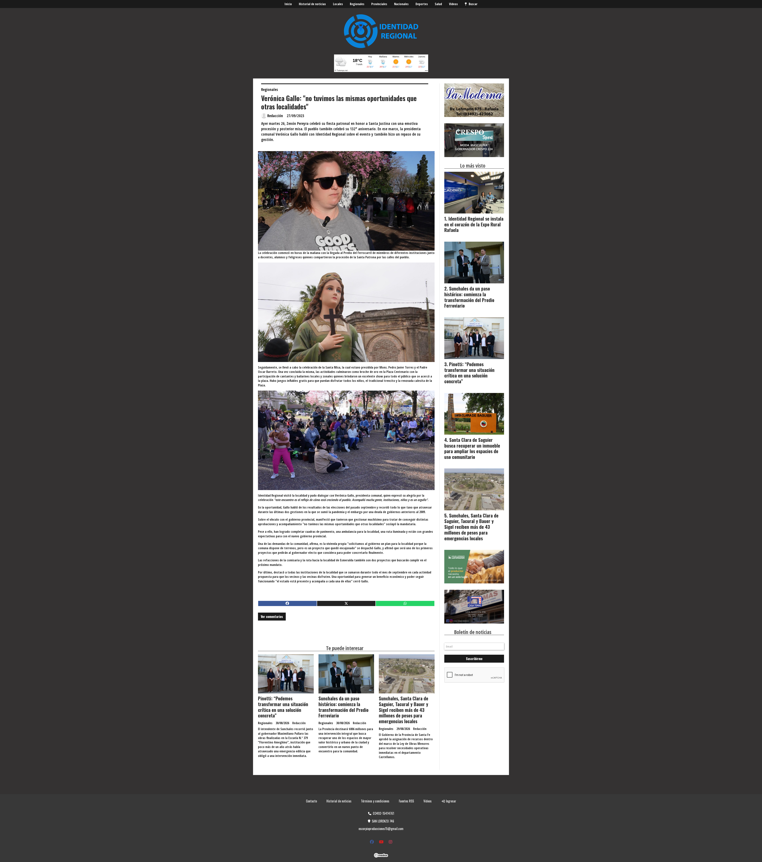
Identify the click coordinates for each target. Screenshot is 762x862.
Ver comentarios (272, 616)
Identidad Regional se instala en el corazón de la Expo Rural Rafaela (473, 224)
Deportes (422, 4)
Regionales (357, 4)
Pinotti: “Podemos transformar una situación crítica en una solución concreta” (283, 707)
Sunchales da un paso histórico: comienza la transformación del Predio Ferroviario (343, 707)
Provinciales (379, 4)
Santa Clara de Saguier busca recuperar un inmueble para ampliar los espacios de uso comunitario (472, 448)
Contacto (311, 801)
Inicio (288, 4)
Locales (338, 4)
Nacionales (401, 4)
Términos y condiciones (375, 801)
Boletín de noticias (472, 632)
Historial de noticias (312, 4)
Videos (453, 4)
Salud (438, 4)
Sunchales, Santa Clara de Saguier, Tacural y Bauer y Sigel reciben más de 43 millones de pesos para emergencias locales (403, 710)
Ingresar (450, 801)
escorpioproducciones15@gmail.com (381, 828)
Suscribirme (474, 658)
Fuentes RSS (406, 801)
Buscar (473, 4)
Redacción (275, 116)
